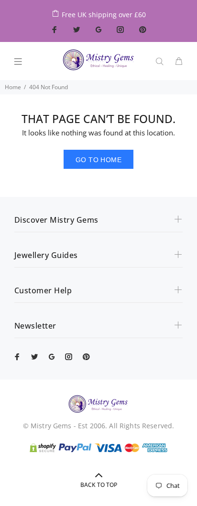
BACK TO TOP (98, 485)
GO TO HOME (98, 160)
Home (13, 87)
